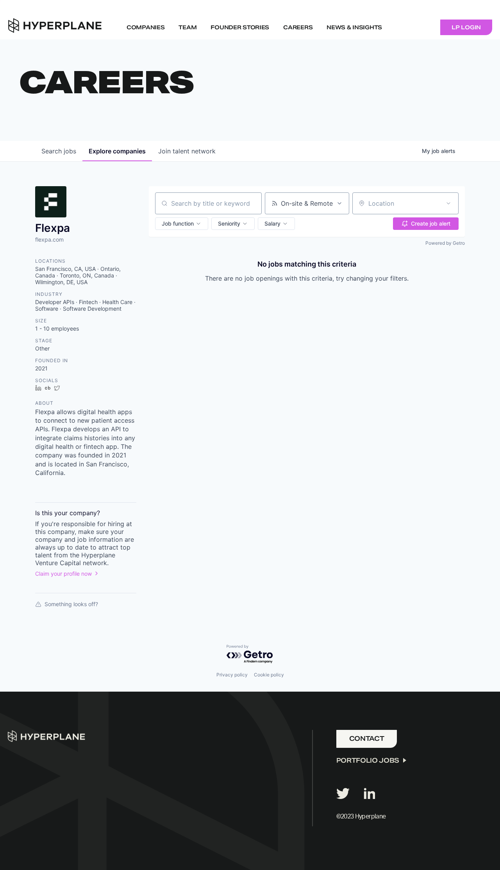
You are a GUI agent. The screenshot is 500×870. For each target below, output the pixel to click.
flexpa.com (49, 239)
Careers (297, 27)
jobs (58, 151)
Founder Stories (240, 27)
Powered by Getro (445, 243)
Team (187, 27)
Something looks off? (71, 604)
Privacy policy (232, 675)
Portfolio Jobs (368, 760)
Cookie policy (269, 675)
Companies (145, 27)
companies (117, 151)
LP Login (466, 27)
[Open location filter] (448, 203)
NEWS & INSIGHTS (354, 27)
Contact (366, 739)
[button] (181, 223)
